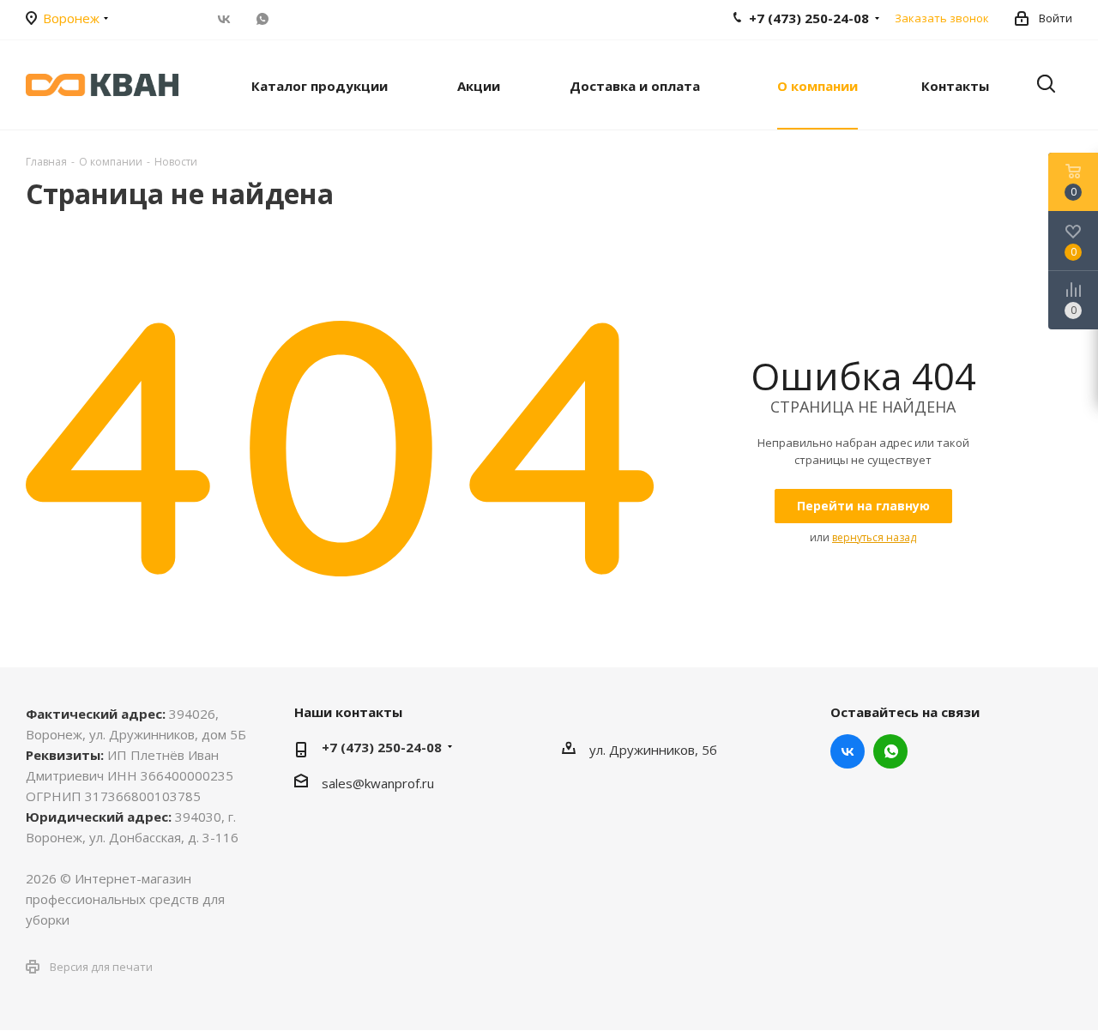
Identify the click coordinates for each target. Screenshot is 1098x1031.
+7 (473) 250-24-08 (382, 747)
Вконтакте (223, 18)
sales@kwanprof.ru (378, 783)
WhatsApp (262, 18)
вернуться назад (874, 537)
